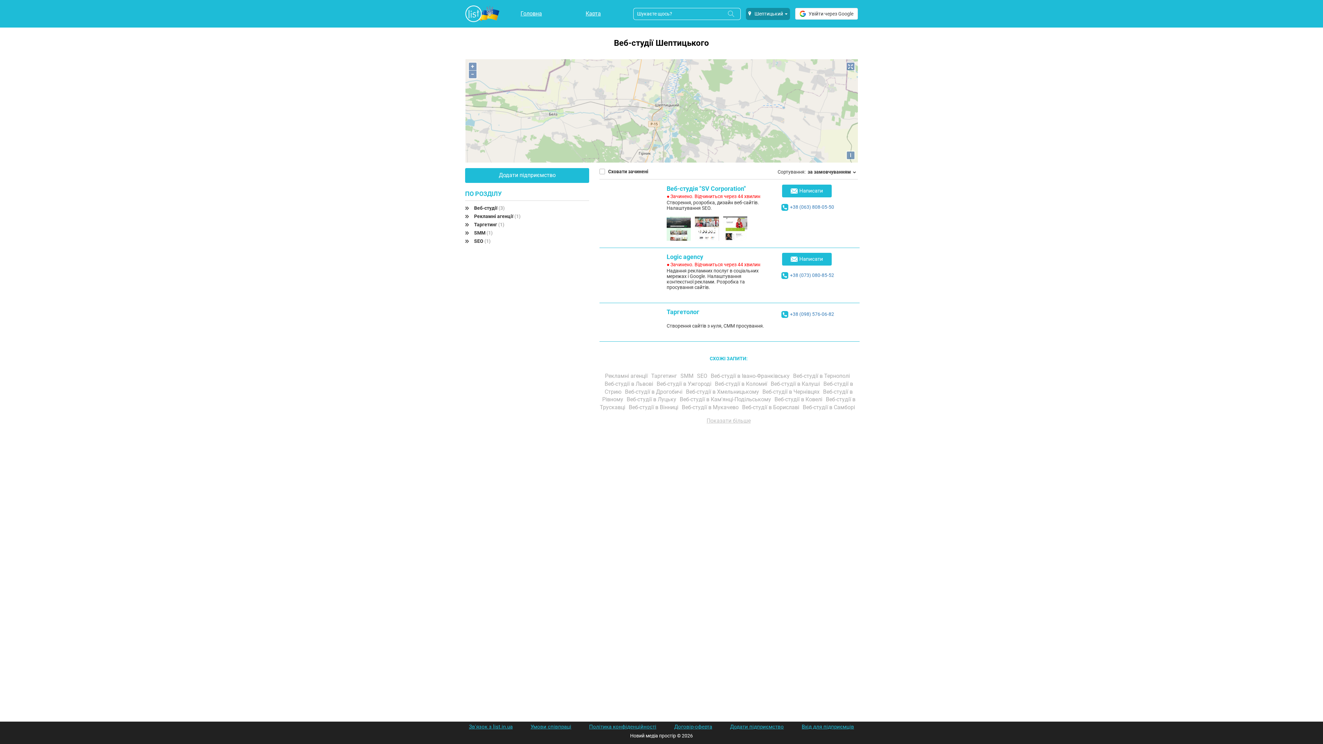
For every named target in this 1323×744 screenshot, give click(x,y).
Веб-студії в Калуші (796, 384)
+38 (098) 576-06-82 (812, 314)
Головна (531, 13)
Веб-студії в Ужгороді (685, 384)
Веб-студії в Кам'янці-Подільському (726, 399)
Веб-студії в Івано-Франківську (751, 376)
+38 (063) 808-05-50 (812, 207)
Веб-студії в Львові (630, 384)
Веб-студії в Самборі (830, 407)
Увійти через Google (831, 14)
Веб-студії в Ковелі (799, 399)
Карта (593, 13)
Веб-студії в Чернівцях (791, 392)
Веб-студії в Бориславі (771, 407)
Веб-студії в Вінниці (654, 407)
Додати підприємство (527, 175)
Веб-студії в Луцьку (652, 399)
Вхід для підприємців (828, 727)
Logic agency (685, 256)
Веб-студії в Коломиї (742, 384)
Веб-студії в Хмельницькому (723, 392)
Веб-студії (489, 208)
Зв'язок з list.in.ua (491, 727)
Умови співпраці (551, 727)
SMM (483, 233)
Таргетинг (489, 224)
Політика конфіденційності (622, 727)
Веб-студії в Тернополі (822, 376)
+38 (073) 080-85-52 (812, 275)
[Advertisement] (728, 507)
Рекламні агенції (497, 216)
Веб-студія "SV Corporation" (706, 188)
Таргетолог (683, 312)
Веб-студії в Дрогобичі (654, 392)
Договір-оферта (693, 727)
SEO (482, 241)
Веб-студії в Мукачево (711, 407)
